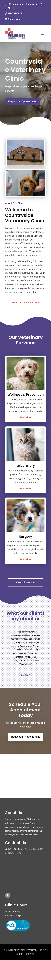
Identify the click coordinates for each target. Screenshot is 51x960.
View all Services (25, 582)
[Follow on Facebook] (7, 895)
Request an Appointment (22, 101)
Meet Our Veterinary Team (25, 302)
